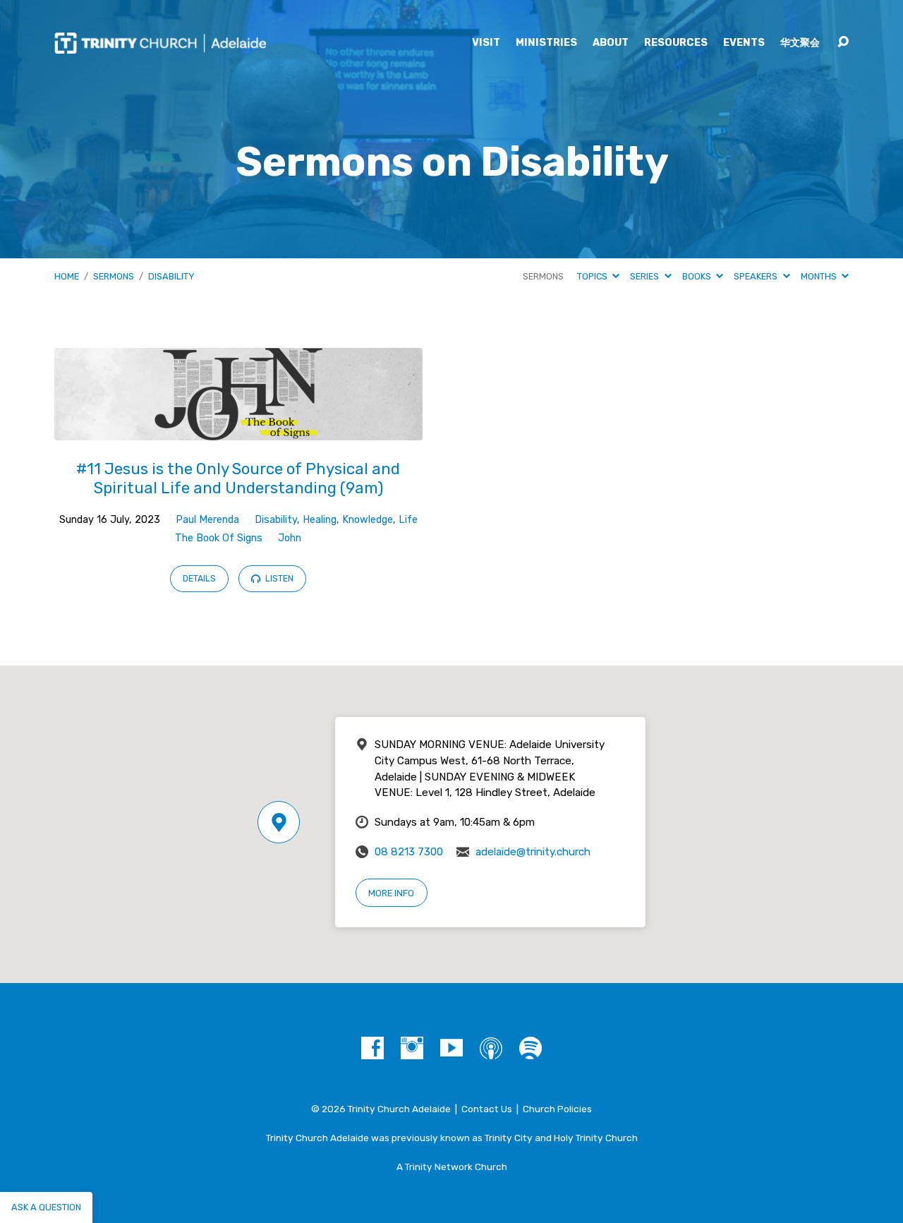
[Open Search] (843, 42)
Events (744, 43)
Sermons (113, 276)
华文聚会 (800, 43)
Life (408, 520)
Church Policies (557, 1108)
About (611, 43)
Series (645, 276)
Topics (593, 276)
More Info (391, 893)
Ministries (546, 43)
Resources (676, 43)
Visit (486, 43)
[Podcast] (491, 1048)
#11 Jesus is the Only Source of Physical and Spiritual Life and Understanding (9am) (238, 478)
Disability (171, 276)
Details (199, 579)
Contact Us (486, 1108)
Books (697, 276)
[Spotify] (530, 1048)
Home (66, 276)
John (289, 538)
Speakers (757, 276)
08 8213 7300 (409, 851)
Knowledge (367, 520)
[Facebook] (372, 1048)
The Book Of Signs (218, 538)
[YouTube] (451, 1048)
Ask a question (46, 1207)
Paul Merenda (207, 520)
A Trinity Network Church (451, 1166)
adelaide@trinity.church (532, 851)
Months (820, 276)
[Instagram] (412, 1048)
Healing (320, 520)
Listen (278, 579)
